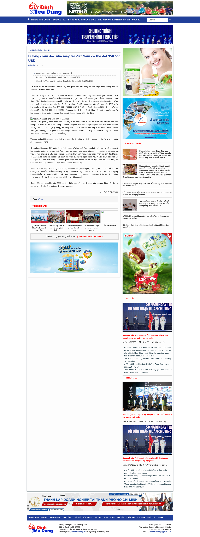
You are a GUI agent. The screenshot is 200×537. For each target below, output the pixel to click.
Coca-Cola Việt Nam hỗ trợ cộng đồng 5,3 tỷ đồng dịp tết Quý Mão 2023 (64, 81)
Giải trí (66, 20)
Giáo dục (85, 20)
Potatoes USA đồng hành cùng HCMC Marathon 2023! (58, 77)
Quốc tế (136, 20)
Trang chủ (34, 517)
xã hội (47, 50)
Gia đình (127, 20)
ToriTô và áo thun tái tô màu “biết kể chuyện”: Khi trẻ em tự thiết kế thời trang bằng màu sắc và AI (154, 203)
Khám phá (117, 20)
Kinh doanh (45, 20)
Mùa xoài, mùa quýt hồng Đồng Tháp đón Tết (54, 73)
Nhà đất (107, 20)
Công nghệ (96, 20)
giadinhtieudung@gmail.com (90, 236)
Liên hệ (160, 517)
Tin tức (44, 517)
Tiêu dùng (56, 20)
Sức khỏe (75, 20)
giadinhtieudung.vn (78, 532)
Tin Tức (34, 20)
